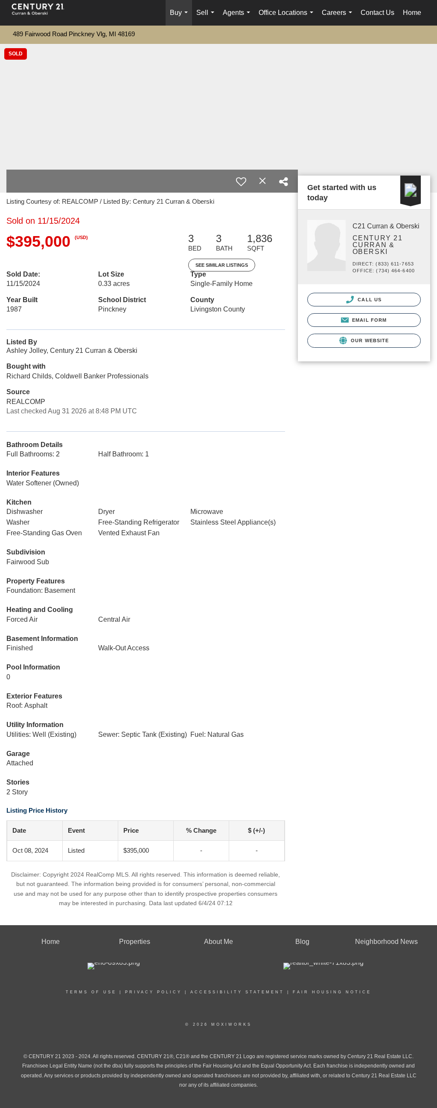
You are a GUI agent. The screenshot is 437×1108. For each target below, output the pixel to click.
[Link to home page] (42, 13)
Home (412, 12)
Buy (180, 17)
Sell (207, 17)
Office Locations (288, 17)
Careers (338, 17)
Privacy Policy (153, 992)
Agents (238, 17)
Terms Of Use (91, 992)
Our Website (369, 340)
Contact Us (377, 12)
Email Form (368, 320)
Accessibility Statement (237, 992)
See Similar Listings (221, 265)
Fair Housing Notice (332, 992)
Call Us (369, 299)
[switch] (241, 181)
